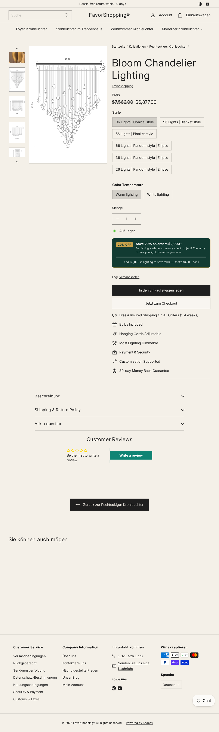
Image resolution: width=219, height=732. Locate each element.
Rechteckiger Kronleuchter (167, 46)
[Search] (67, 15)
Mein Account (73, 685)
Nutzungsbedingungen (30, 685)
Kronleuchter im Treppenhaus (78, 29)
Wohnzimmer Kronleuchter (132, 29)
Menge (117, 208)
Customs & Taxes (26, 699)
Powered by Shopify (139, 722)
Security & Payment (28, 692)
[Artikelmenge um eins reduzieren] (117, 219)
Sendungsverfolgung (29, 670)
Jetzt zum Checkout (161, 303)
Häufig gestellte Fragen (80, 670)
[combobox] (40, 15)
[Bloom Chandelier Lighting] (25, 586)
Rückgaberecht (25, 663)
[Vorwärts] (17, 160)
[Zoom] (68, 104)
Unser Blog (70, 677)
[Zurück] (17, 49)
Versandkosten (129, 277)
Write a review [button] (131, 455)
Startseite (118, 46)
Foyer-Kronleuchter (31, 29)
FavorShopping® (109, 15)
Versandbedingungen (29, 656)
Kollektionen (137, 46)
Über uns (69, 656)
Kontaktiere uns (74, 663)
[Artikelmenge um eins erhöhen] (135, 219)
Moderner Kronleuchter (181, 29)
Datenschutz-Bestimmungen (35, 677)
